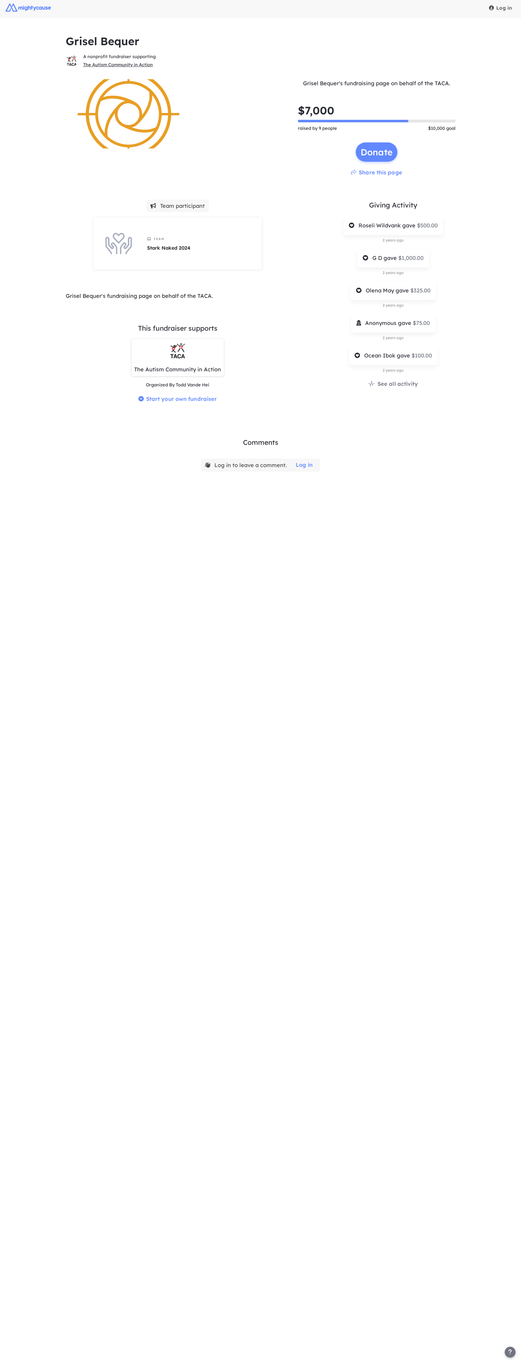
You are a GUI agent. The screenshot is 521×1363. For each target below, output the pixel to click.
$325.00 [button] (420, 290)
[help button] (510, 1352)
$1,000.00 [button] (411, 257)
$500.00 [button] (427, 225)
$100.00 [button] (422, 355)
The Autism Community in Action (118, 64)
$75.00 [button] (421, 323)
